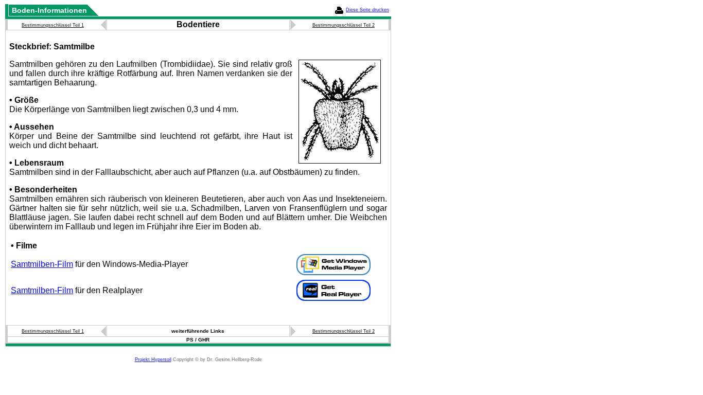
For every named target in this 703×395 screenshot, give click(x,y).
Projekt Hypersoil (153, 359)
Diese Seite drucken (367, 9)
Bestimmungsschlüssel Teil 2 (343, 25)
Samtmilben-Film (42, 264)
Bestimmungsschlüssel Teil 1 (53, 25)
